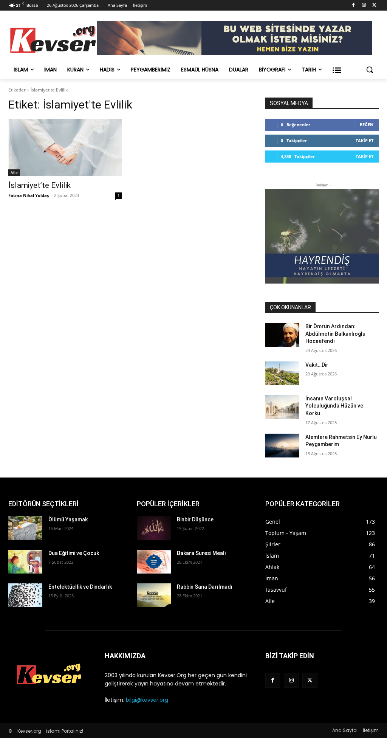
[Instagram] (363, 5)
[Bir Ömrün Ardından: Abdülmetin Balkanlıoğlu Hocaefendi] (282, 335)
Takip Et (364, 140)
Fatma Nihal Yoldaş (28, 195)
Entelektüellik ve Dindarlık (80, 587)
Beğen (366, 124)
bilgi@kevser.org (147, 700)
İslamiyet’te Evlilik (39, 185)
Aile (14, 172)
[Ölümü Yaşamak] (25, 528)
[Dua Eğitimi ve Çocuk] (25, 562)
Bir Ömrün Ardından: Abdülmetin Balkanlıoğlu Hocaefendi (335, 333)
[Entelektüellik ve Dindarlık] (25, 595)
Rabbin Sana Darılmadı (204, 587)
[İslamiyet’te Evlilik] (65, 147)
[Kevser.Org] (52, 39)
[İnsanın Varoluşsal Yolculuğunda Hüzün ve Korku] (282, 407)
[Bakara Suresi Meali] (154, 562)
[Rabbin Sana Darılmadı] (154, 595)
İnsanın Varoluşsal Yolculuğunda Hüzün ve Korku (334, 405)
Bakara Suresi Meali (201, 553)
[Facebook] (353, 5)
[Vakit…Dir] (282, 373)
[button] (370, 69)
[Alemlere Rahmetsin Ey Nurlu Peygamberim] (282, 445)
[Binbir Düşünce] (154, 528)
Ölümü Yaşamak (68, 519)
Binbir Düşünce (195, 519)
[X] (374, 5)
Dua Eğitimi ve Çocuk (73, 553)
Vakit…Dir (316, 365)
